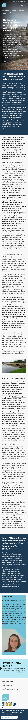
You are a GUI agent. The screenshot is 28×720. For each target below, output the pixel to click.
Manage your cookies (6, 714)
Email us (15, 1)
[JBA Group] (3, 704)
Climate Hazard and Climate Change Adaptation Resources (13, 385)
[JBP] (14, 704)
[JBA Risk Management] (7, 704)
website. (22, 293)
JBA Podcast (18, 692)
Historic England (14, 98)
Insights (8, 10)
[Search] (25, 5)
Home (3, 10)
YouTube (10, 692)
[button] (23, 656)
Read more (14, 40)
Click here (20, 672)
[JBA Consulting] (4, 5)
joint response (16, 188)
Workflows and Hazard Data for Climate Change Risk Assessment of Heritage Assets (14, 398)
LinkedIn (4, 692)
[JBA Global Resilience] (10, 704)
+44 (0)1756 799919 (22, 1)
